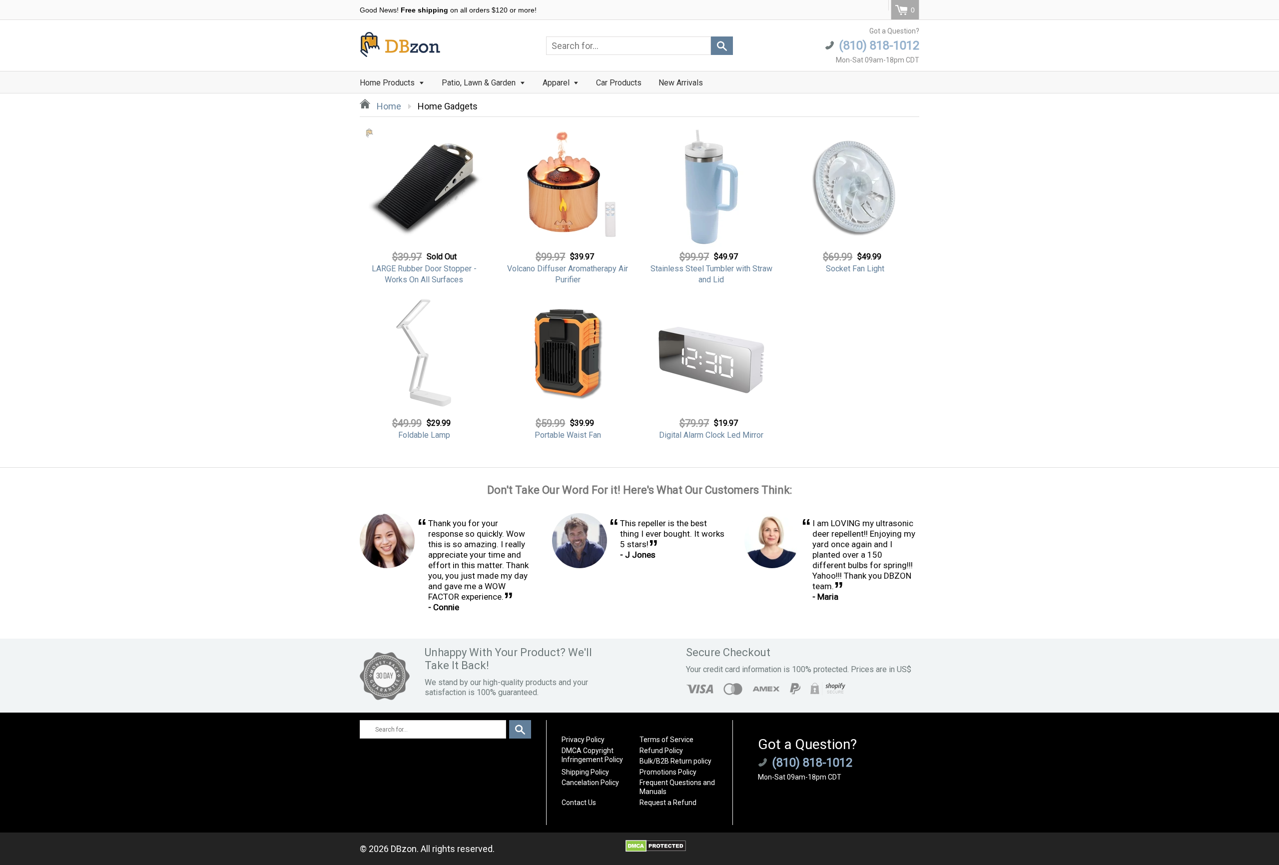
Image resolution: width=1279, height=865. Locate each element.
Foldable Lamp (424, 435)
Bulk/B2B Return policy (675, 761)
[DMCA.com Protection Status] (656, 849)
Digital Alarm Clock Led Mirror (711, 435)
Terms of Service (666, 740)
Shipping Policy (585, 772)
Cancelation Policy (590, 783)
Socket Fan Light (855, 268)
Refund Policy (661, 751)
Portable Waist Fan (568, 435)
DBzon (404, 849)
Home (388, 106)
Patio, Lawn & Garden (480, 82)
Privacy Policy (583, 740)
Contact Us (579, 803)
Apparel (557, 82)
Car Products (618, 82)
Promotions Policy (668, 772)
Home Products (388, 82)
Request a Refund (668, 803)
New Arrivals (680, 82)
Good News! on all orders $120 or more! (448, 10)
